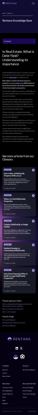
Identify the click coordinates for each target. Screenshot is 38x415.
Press (4, 397)
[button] (33, 3)
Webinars (5, 403)
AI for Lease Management (8, 320)
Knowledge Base (7, 391)
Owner (25, 397)
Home (3, 13)
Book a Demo (6, 376)
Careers (4, 373)
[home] (9, 3)
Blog (3, 400)
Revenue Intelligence (29, 370)
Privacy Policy (32, 411)
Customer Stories (7, 387)
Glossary (9, 13)
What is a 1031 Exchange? (9, 312)
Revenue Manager (28, 387)
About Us (5, 370)
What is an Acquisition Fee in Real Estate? (12, 309)
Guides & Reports (7, 394)
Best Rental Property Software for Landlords (13, 323)
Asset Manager (27, 391)
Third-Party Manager (29, 394)
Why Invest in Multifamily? (9, 325)
